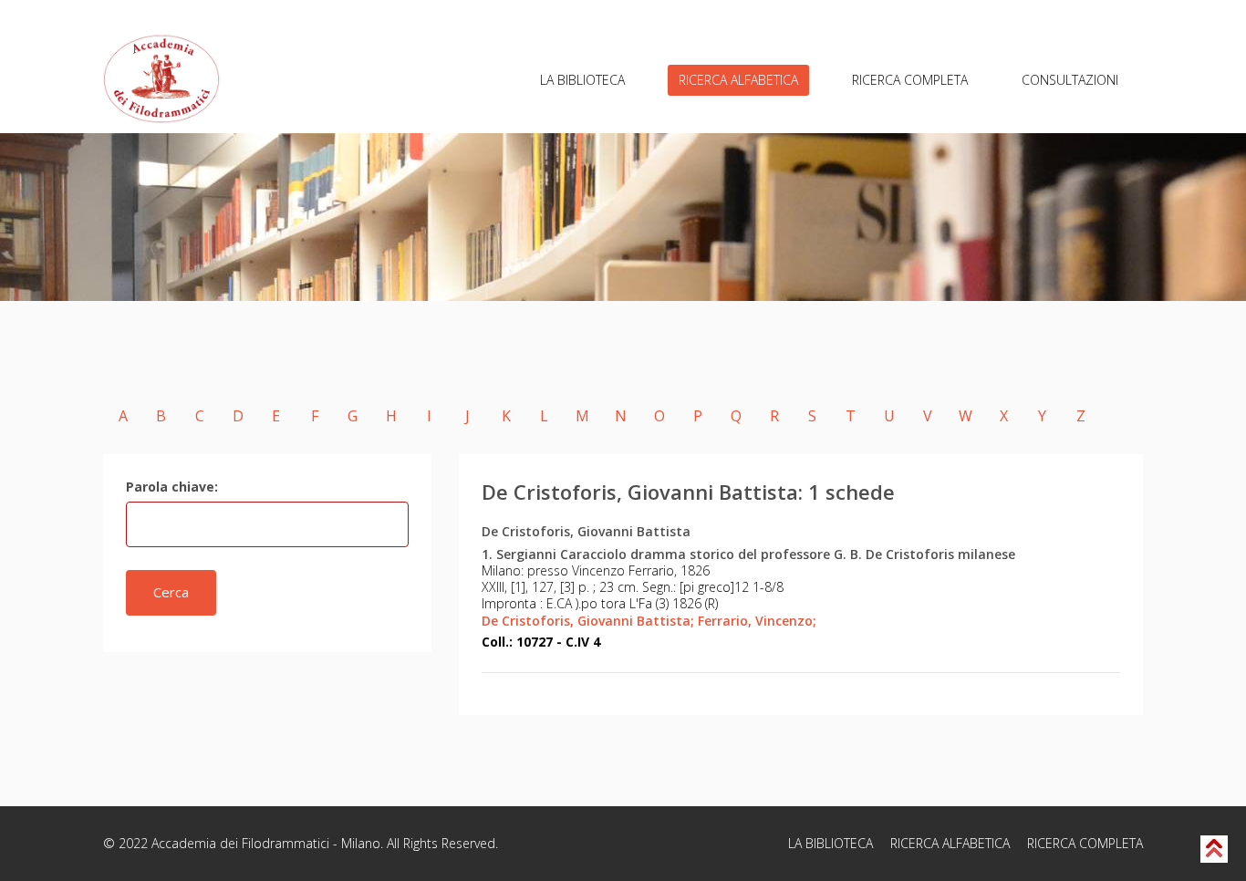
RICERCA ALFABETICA (738, 79)
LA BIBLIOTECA (582, 79)
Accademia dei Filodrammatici (240, 843)
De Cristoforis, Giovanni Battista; (588, 620)
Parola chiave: (172, 486)
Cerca (171, 592)
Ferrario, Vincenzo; (757, 620)
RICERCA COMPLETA (910, 79)
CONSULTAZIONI (1070, 79)
